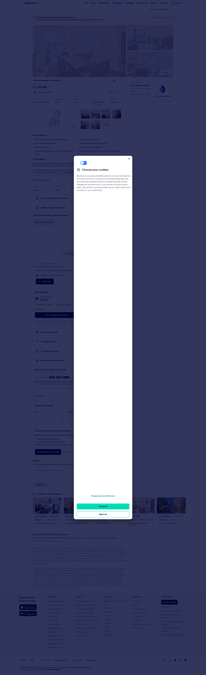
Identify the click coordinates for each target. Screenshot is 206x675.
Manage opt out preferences (103, 496)
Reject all (103, 514)
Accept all (103, 506)
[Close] (129, 158)
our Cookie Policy (95, 190)
